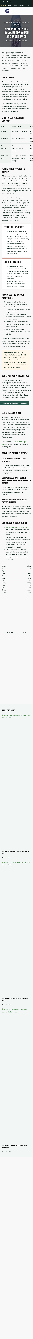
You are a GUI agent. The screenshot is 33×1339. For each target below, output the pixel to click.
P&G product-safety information (16, 527)
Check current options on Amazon (15, 403)
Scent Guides (19, 40)
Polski (27, 5)
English (3, 5)
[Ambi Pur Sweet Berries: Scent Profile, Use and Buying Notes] (16, 1075)
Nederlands (21, 5)
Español (9, 5)
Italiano (15, 5)
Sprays (25, 40)
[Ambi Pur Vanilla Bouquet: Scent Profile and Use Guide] (16, 781)
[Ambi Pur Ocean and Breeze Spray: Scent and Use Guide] (16, 928)
